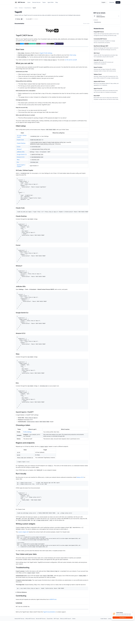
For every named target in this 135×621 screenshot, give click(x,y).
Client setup (73, 55)
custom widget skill (23, 532)
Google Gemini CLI (22, 154)
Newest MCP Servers (19, 618)
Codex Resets (104, 618)
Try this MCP (29, 19)
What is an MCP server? (65, 618)
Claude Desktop (21, 143)
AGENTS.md (53, 599)
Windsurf (19, 149)
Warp (18, 159)
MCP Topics (56, 618)
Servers (21, 7)
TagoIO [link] (34, 7)
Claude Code (20, 139)
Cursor (18, 146)
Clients (73, 618)
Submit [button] (118, 2)
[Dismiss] (132, 612)
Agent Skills (51, 2)
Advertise (111, 2)
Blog (56, 2)
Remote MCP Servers (41, 618)
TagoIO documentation (49, 612)
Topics (44, 2)
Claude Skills (50, 618)
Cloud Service (27, 7)
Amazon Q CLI (20, 157)
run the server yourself (71, 59)
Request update (86, 23)
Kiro (18, 162)
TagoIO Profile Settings (46, 53)
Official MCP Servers (30, 618)
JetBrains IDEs (20, 152)
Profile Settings (27, 432)
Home (28, 2)
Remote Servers (36, 2)
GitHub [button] (20, 19)
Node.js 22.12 (80, 477)
